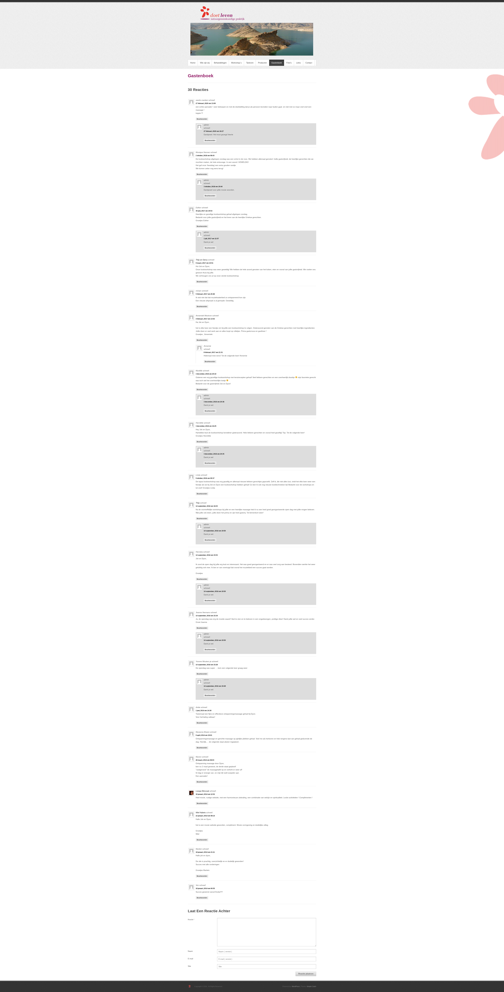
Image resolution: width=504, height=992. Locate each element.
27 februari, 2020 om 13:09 (206, 103)
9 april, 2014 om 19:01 (204, 735)
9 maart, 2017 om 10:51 (204, 263)
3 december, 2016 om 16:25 (206, 426)
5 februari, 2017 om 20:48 (205, 294)
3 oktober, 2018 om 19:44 (213, 186)
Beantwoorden (202, 119)
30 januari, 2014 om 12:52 (205, 794)
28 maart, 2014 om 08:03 (205, 760)
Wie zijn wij (204, 63)
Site (189, 966)
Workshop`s (236, 63)
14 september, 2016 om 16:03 (207, 506)
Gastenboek (276, 63)
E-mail (190, 959)
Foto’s (289, 63)
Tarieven (249, 63)
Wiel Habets (201, 812)
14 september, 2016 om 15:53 (207, 555)
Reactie (191, 920)
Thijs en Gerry (202, 260)
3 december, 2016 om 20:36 (214, 402)
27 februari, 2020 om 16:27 (214, 131)
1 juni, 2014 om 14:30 (203, 710)
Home (192, 63)
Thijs (198, 503)
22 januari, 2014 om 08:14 (205, 816)
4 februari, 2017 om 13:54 (205, 319)
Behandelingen (220, 63)
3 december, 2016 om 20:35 (214, 454)
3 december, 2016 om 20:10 (206, 374)
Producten (262, 63)
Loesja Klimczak (202, 791)
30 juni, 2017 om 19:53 (204, 211)
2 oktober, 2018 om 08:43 (205, 155)
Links (298, 63)
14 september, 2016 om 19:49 (215, 686)
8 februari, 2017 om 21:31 (213, 352)
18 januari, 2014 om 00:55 (205, 888)
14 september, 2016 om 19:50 (215, 531)
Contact (308, 63)
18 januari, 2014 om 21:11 (205, 852)
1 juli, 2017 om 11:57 (211, 239)
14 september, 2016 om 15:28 (207, 665)
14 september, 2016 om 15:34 (207, 616)
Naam (190, 951)
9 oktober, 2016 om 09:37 (205, 478)
